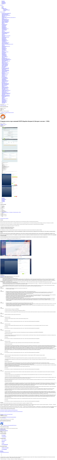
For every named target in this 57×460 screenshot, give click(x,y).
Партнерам (3, 1)
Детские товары (4, 16)
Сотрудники (4, 100)
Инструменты (4, 102)
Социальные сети (5, 78)
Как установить (5, 9)
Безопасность (4, 92)
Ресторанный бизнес (5, 28)
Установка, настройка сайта (6, 90)
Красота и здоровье (5, 22)
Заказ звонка (4, 69)
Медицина (4, 26)
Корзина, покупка (5, 62)
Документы (4, 96)
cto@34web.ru (4, 417)
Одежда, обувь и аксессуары (6, 35)
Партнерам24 (3, 2)
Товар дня (3, 61)
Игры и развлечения (5, 88)
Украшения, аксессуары (5, 19)
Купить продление (2, 125)
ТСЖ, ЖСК (4, 41)
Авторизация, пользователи (6, 93)
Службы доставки (5, 64)
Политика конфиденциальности (4, 452)
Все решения (2, 422)
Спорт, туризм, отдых (5, 20)
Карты (3, 86)
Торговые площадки (5, 80)
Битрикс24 (3, 3)
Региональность (4, 75)
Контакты (4, 10)
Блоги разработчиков (5, 444)
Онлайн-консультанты (5, 68)
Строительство (4, 29)
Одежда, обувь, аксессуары (6, 15)
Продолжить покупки (3, 429)
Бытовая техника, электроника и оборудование (9, 17)
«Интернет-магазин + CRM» (17, 212)
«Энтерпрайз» (11, 212)
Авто (3, 18)
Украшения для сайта (5, 87)
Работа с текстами (5, 84)
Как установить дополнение (4, 430)
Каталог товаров (5, 60)
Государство (4, 37)
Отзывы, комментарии (5, 70)
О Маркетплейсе (4, 8)
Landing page (4, 25)
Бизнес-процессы (5, 98)
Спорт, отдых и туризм (5, 42)
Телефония (4, 101)
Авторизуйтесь (2, 276)
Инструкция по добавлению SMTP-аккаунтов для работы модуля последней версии (11, 411)
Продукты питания (5, 14)
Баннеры (3, 73)
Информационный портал (6, 46)
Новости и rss (4, 85)
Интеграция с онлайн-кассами (6, 59)
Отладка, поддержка (5, 91)
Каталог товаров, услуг (6, 32)
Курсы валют (4, 66)
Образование (4, 54)
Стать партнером (4, 449)
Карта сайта (1, 451)
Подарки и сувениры (5, 21)
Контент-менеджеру (5, 83)
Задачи (3, 97)
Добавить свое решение (5, 447)
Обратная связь (4, 71)
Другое (3, 23)
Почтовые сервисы (5, 81)
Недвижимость (4, 27)
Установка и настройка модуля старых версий (6, 414)
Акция (3, 6)
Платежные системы (5, 63)
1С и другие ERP (5, 77)
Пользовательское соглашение (4, 218)
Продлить (1, 113)
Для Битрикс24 (4, 436)
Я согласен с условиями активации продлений (7, 112)
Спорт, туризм (4, 50)
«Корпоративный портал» (5, 212)
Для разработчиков (5, 89)
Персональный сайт (5, 51)
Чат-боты (3, 99)
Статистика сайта (5, 74)
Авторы (3, 7)
